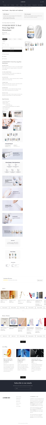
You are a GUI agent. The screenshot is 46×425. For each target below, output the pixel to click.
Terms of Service (18, 403)
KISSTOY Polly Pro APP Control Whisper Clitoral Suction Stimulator (21, 328)
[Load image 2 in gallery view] (32, 44)
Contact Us (17, 404)
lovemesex (21, 423)
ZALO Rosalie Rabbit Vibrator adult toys (31, 300)
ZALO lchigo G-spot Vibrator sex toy (22, 300)
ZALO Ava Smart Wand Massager (12, 300)
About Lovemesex (18, 396)
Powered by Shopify (25, 423)
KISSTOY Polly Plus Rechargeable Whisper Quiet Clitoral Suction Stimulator (39, 328)
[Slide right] (25, 311)
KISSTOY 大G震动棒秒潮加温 (13, 327)
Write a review (40, 280)
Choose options (4, 307)
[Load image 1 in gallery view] (27, 44)
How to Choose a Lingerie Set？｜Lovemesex (21, 360)
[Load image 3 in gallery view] (37, 44)
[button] (3, 2)
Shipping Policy (18, 398)
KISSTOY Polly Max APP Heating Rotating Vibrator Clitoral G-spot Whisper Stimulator (30, 328)
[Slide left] (21, 311)
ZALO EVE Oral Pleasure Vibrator (4, 300)
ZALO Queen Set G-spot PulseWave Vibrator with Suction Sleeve (38, 301)
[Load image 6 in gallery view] (32, 49)
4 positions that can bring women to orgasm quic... (36, 360)
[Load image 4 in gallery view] (41, 44)
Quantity (3, 43)
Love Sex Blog (18, 406)
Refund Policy (18, 401)
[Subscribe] (30, 388)
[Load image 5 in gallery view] (27, 49)
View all (23, 341)
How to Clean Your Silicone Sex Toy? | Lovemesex (8, 360)
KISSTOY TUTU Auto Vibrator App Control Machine (5, 327)
